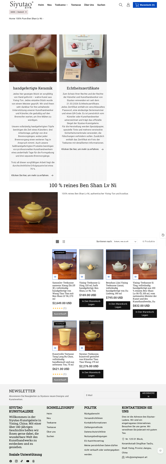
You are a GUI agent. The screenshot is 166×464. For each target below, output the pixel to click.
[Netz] (57, 241)
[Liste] (63, 241)
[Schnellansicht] (55, 276)
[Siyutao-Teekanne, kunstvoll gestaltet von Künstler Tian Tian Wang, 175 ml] (91, 336)
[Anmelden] (128, 5)
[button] (61, 5)
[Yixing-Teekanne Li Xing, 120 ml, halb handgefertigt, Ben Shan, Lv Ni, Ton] (91, 264)
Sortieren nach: (104, 241)
